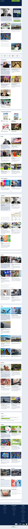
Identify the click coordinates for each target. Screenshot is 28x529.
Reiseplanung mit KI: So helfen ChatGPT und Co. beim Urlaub (5, 284)
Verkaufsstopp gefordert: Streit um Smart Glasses (4, 286)
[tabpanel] (6, 15)
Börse (4, 506)
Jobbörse (5, 510)
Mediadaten (23, 517)
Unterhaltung (3, 59)
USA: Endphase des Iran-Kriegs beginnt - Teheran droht (5, 43)
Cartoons (14, 506)
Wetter (5, 511)
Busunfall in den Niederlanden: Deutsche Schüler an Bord (5, 44)
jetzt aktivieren (3, 418)
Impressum (23, 509)
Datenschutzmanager (23, 511)
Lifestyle (2, 362)
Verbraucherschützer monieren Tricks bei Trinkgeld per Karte (5, 46)
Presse (23, 516)
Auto (2, 306)
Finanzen (2, 195)
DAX (11, 218)
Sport (2, 136)
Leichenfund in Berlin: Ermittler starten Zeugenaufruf (5, 45)
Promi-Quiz (14, 510)
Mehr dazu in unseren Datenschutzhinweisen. (10, 420)
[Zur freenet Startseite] (2, 0)
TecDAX (12, 220)
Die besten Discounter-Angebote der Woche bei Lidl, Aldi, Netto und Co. (6, 484)
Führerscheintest (14, 509)
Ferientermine (4, 509)
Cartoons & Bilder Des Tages (6, 111)
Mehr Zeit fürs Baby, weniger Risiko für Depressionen (5, 483)
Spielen (2, 424)
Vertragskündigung (23, 520)
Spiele (14, 511)
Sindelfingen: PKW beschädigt (14, 494)
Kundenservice (23, 506)
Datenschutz (23, 510)
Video (2, 413)
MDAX (12, 219)
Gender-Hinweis (23, 515)
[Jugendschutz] (14, 526)
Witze (14, 515)
